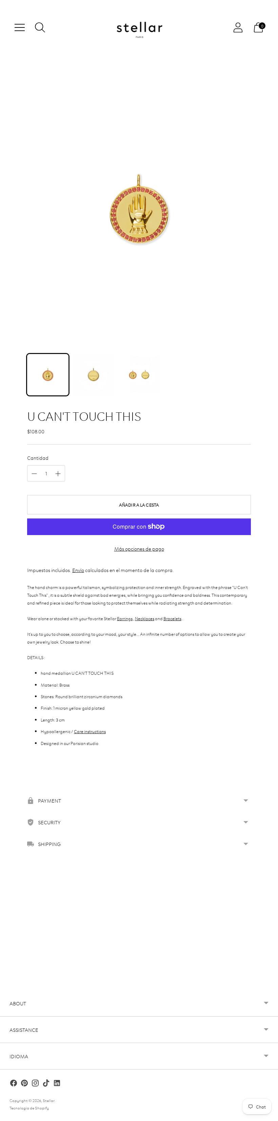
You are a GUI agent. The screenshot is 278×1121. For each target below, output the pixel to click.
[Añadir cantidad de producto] (58, 474)
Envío (78, 569)
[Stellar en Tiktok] (46, 1084)
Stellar (48, 1100)
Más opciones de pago (139, 548)
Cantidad (37, 457)
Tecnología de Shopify (29, 1107)
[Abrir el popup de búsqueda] (40, 27)
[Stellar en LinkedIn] (57, 1084)
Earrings (125, 618)
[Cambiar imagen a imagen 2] (93, 374)
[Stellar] (139, 27)
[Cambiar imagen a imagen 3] (139, 374)
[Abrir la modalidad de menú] (19, 27)
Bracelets (172, 618)
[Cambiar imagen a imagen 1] (47, 374)
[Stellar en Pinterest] (24, 1084)
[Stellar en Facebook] (13, 1084)
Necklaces (144, 618)
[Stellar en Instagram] (35, 1084)
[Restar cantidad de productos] (34, 474)
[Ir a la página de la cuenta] (238, 27)
